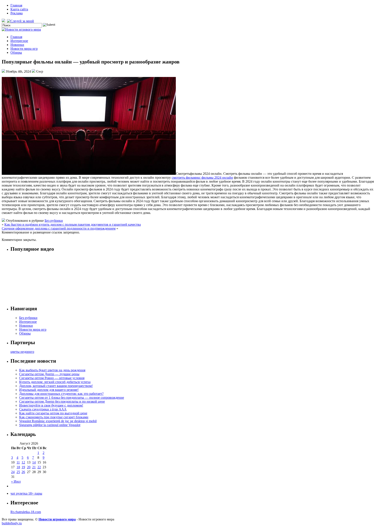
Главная (16, 5)
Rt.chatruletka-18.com (25, 512)
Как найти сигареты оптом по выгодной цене (53, 413)
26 (23, 472)
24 (13, 472)
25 (18, 472)
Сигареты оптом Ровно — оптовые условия (51, 378)
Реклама (16, 13)
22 (39, 467)
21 (34, 467)
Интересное (19, 41)
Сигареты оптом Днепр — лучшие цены (49, 374)
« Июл (16, 481)
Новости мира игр (24, 48)
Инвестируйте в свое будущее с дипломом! (51, 405)
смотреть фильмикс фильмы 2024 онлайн (202, 177)
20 (28, 467)
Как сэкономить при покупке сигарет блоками (53, 417)
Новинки (17, 45)
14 (34, 462)
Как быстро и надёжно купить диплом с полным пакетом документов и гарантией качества (72, 224)
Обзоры (16, 52)
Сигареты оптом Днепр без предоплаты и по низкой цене (62, 401)
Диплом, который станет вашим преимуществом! (56, 386)
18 (18, 467)
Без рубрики (54, 220)
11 (18, 462)
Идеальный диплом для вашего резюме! (49, 390)
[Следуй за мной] (21, 21)
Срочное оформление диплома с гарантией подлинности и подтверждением (59, 228)
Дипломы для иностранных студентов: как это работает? (61, 393)
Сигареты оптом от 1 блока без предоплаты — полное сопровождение (71, 397)
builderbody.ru (12, 523)
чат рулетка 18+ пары (26, 493)
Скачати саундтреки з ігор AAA (43, 409)
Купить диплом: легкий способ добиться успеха (55, 382)
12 (23, 462)
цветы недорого (22, 352)
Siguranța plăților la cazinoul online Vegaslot (49, 425)
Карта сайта (19, 9)
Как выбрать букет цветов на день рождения (52, 370)
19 (23, 467)
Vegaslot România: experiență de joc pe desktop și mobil (58, 421)
